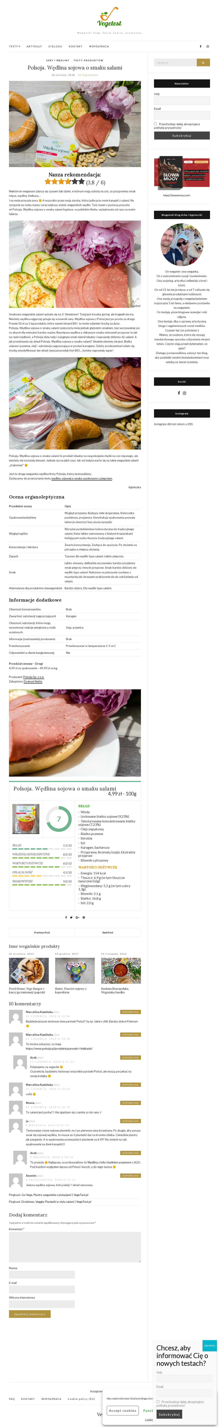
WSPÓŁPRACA (99, 46)
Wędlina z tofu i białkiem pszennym (109, 1162)
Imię (157, 94)
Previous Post (42, 932)
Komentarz (16, 1229)
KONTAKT (76, 46)
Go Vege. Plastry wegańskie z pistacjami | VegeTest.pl (55, 1195)
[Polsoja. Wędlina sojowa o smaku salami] (25, 819)
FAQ (12, 1398)
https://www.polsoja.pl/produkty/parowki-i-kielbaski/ (59, 1048)
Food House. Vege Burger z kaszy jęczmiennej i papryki (27, 990)
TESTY (13, 46)
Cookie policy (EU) (81, 1398)
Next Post (107, 932)
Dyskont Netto (33, 681)
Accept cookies (122, 1410)
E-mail (13, 1283)
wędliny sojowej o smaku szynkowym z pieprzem (81, 478)
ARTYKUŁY (34, 46)
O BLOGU (55, 46)
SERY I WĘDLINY (58, 60)
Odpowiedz (130, 1012)
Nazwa (13, 1268)
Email (157, 108)
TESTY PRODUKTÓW (88, 60)
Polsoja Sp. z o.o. (33, 677)
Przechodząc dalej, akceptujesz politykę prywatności (177, 125)
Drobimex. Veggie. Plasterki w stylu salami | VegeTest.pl (56, 1201)
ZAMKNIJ (209, 1345)
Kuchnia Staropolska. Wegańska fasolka (115, 990)
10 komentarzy (88, 75)
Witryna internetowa (22, 1297)
